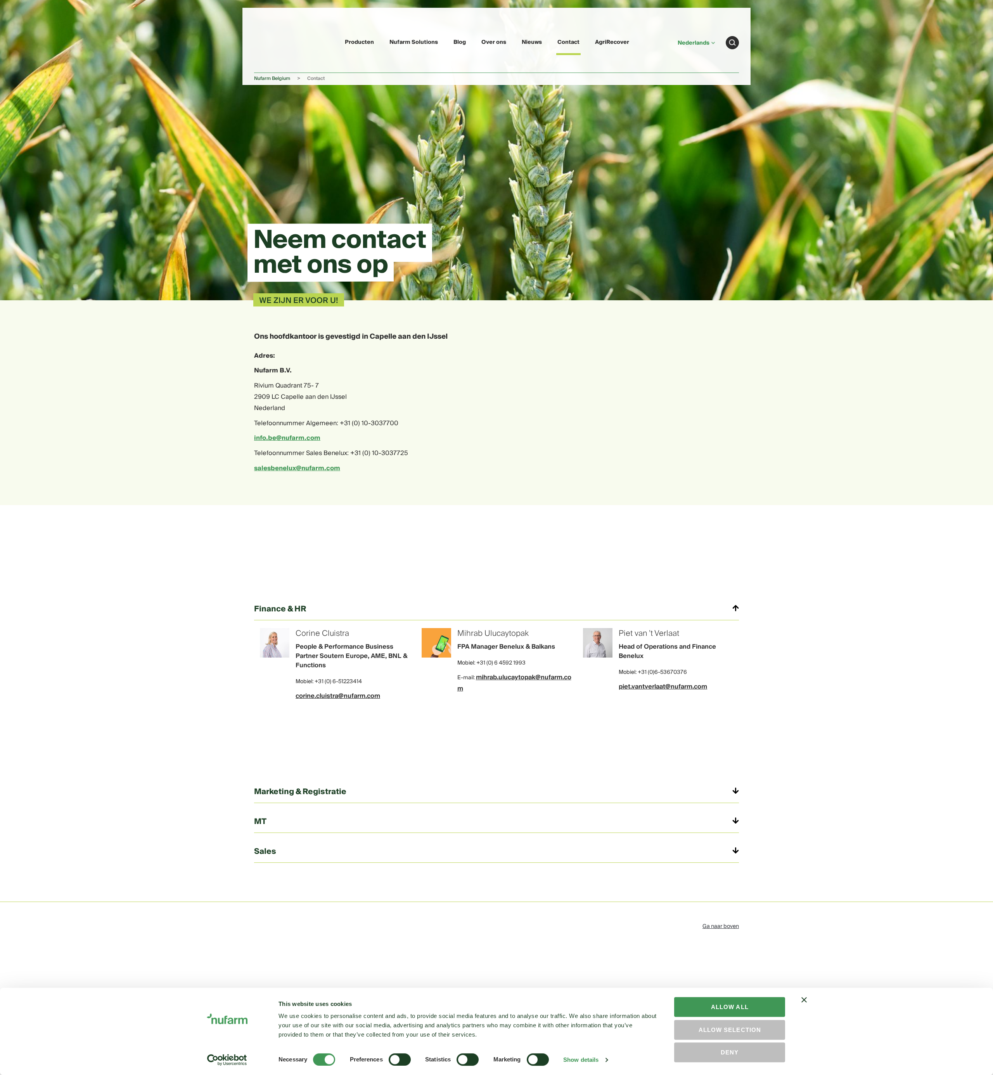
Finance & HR (280, 609)
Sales (265, 851)
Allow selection (730, 1030)
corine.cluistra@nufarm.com (338, 696)
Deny (730, 1052)
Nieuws (532, 42)
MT (260, 821)
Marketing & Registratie (300, 791)
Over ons (493, 42)
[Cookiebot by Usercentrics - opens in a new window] (227, 1060)
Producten (359, 42)
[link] (272, 41)
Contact (568, 42)
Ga (732, 42)
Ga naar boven (720, 926)
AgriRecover (612, 42)
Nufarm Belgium (272, 78)
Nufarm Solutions (413, 42)
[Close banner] (804, 1006)
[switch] (400, 1059)
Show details (581, 1059)
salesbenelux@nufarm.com (297, 468)
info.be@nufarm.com (287, 438)
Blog (459, 42)
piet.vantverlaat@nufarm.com (663, 686)
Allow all (730, 1007)
